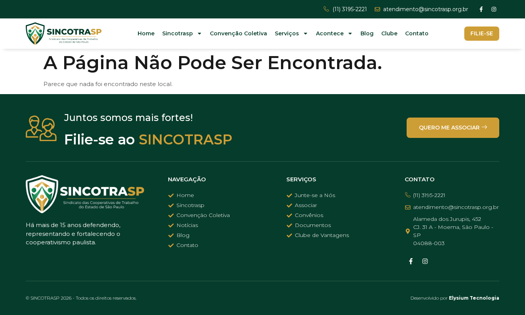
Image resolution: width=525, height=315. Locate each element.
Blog (367, 33)
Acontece (330, 33)
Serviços (287, 33)
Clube (389, 33)
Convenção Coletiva (238, 33)
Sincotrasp (177, 33)
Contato (417, 33)
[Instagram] (493, 9)
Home (146, 33)
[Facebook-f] (481, 9)
